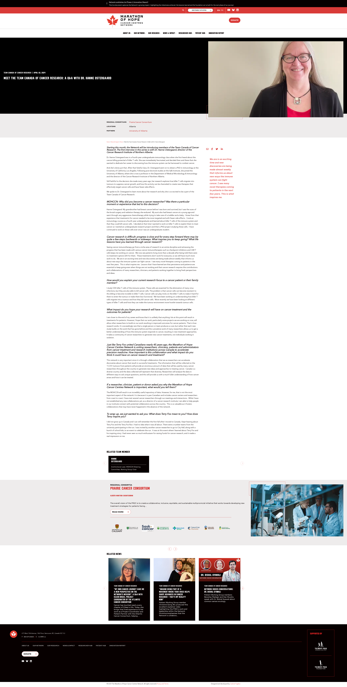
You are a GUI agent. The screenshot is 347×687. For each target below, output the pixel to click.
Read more (118, 512)
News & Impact (169, 33)
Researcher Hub (185, 33)
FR (222, 10)
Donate (234, 20)
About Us (126, 33)
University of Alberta (138, 131)
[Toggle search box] (183, 10)
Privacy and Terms (162, 684)
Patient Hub (200, 33)
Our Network (139, 33)
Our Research (153, 33)
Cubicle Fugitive (235, 684)
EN (218, 10)
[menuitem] (126, 33)
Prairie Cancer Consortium (140, 122)
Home (108, 142)
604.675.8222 (29, 637)
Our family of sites (199, 10)
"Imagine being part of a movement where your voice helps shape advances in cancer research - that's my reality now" (174, 594)
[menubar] (173, 33)
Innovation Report (216, 33)
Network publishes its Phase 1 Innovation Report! (128, 2)
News (121, 142)
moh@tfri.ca (42, 637)
